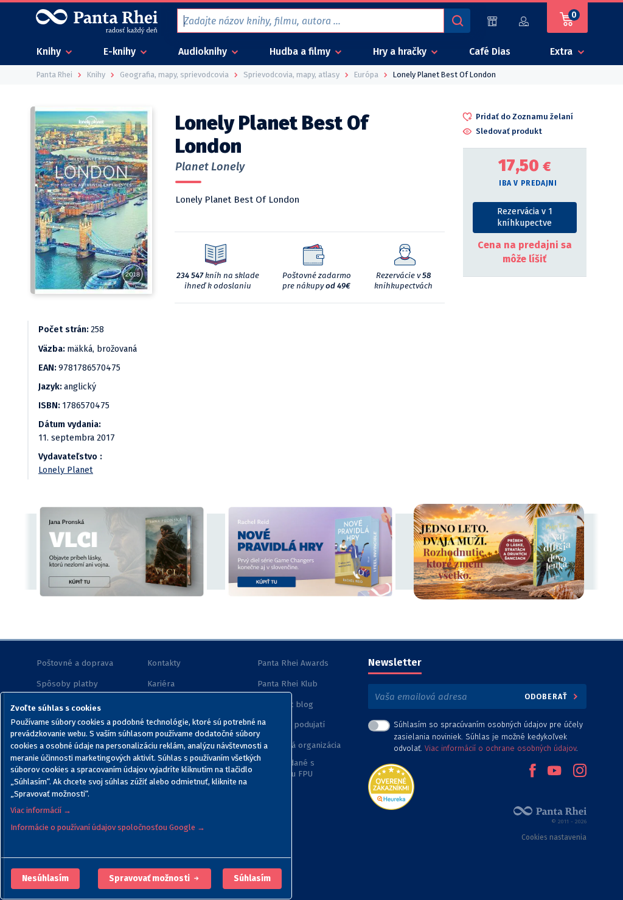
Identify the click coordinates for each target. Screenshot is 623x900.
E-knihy (120, 51)
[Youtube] (554, 772)
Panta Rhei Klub (287, 683)
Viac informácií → (40, 810)
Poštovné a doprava (75, 663)
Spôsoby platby (67, 683)
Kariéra (161, 683)
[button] (45, 878)
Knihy (50, 51)
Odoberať (547, 696)
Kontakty (164, 663)
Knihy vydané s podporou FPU (286, 768)
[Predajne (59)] (492, 21)
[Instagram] (579, 772)
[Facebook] (532, 772)
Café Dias (489, 51)
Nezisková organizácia (299, 745)
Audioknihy (203, 51)
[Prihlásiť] (524, 21)
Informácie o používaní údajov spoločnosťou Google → (107, 827)
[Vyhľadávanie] (457, 21)
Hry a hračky (401, 51)
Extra (562, 51)
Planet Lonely (210, 166)
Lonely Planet (65, 470)
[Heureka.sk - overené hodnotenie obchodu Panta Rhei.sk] (391, 786)
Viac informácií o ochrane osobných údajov (500, 748)
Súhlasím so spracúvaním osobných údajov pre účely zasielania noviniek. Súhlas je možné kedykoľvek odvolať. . (488, 736)
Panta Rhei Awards (293, 663)
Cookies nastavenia (553, 837)
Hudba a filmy (301, 51)
